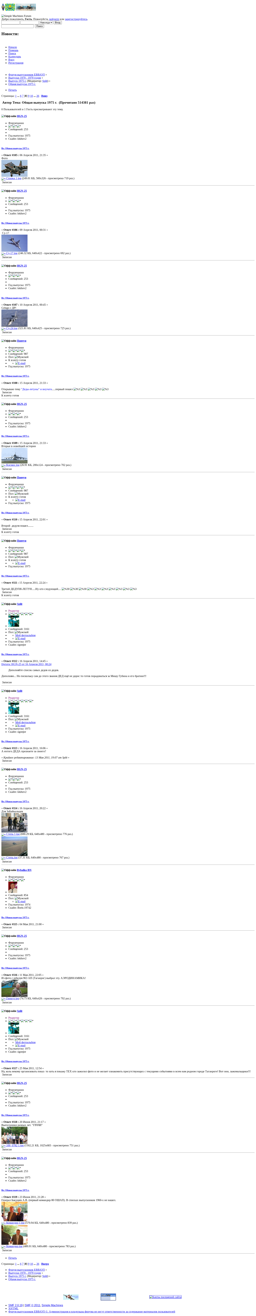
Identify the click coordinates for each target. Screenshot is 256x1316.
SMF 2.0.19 (15, 1305)
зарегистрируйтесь (76, 19)
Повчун (21, 340)
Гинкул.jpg (12, 998)
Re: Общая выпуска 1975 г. (15, 148)
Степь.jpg (12, 857)
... (18, 95)
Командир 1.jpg (15, 1222)
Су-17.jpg (11, 253)
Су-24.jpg (11, 328)
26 (37, 95)
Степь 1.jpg (13, 834)
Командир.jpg (14, 1246)
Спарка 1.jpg (13, 178)
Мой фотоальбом (25, 635)
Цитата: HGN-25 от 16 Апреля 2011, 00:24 (26, 664)
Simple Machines (52, 1305)
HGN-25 (22, 116)
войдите (54, 19)
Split (44, 80)
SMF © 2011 (32, 1305)
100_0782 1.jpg (15, 1145)
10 (31, 95)
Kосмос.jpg (13, 464)
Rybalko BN (24, 870)
